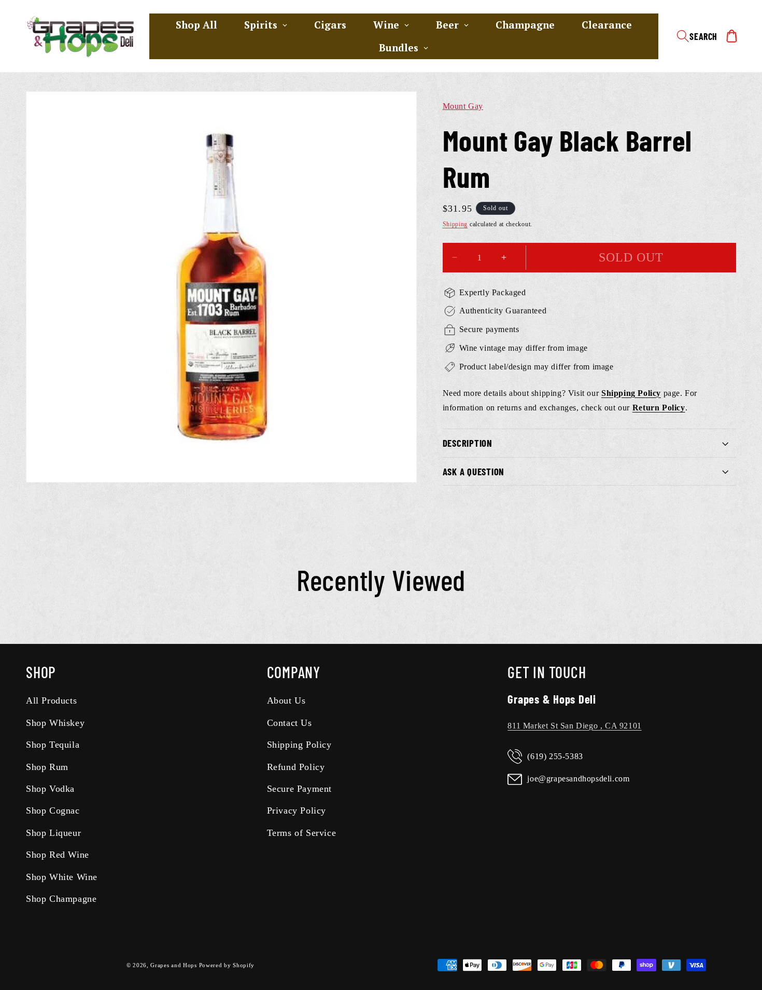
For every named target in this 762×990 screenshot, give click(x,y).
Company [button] (293, 672)
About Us (286, 700)
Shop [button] (41, 672)
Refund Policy (296, 767)
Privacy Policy (296, 810)
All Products (51, 700)
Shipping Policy (299, 744)
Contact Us (289, 723)
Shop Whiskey (55, 723)
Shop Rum (47, 767)
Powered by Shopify (227, 965)
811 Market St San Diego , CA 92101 (574, 725)
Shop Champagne (61, 898)
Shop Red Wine (57, 854)
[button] (696, 36)
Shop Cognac (53, 810)
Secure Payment (299, 788)
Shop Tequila (52, 744)
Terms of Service (301, 833)
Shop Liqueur (53, 833)
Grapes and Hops (174, 965)
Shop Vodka (50, 788)
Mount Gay (463, 106)
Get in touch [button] (546, 672)
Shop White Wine (61, 877)
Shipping (455, 224)
